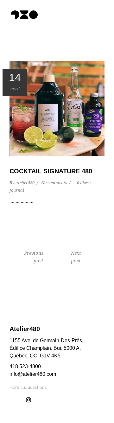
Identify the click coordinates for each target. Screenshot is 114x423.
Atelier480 (25, 328)
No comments (54, 182)
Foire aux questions (28, 387)
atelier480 (25, 182)
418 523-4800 (25, 366)
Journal (17, 190)
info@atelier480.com (33, 374)
